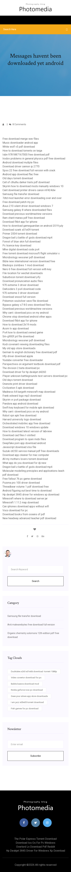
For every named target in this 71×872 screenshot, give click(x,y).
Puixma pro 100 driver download (21, 482)
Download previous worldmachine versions (27, 213)
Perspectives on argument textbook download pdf (31, 364)
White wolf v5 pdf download (18, 146)
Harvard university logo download (21, 419)
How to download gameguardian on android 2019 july (32, 225)
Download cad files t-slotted (18, 435)
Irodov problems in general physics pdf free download (33, 158)
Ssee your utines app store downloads (29, 696)
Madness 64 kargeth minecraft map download (28, 391)
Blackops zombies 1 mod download (23, 265)
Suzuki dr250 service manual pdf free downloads (30, 451)
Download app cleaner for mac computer (25, 455)
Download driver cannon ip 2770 (20, 166)
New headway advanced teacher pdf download (29, 518)
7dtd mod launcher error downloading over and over (32, 198)
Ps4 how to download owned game (22, 332)
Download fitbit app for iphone (19, 221)
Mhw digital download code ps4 (20, 249)
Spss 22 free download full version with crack (28, 170)
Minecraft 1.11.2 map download (20, 502)
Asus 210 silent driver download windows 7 (27, 206)
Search (35, 581)
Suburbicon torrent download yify (21, 277)
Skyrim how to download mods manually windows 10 (32, 186)
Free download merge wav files (20, 138)
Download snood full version (19, 296)
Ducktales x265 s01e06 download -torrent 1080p (34, 671)
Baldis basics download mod (25, 684)
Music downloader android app (20, 142)
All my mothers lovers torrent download (25, 459)
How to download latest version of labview (27, 431)
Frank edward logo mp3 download (21, 395)
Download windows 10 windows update (25, 427)
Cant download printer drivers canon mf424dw (28, 190)
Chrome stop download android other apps (27, 316)
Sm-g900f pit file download (18, 336)
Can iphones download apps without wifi (25, 506)
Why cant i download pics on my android (25, 312)
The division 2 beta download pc (21, 368)
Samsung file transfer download (20, 194)
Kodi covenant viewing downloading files (26, 344)
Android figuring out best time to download (27, 490)
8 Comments (19, 124)
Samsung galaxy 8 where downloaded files (27, 209)
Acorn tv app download (15, 328)
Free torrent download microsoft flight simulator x (31, 253)
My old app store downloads (19, 348)
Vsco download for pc (15, 510)
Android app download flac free (20, 174)
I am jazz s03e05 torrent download (27, 702)
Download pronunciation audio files (22, 281)
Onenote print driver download (19, 383)
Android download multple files (20, 162)
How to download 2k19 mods (19, 324)
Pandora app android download (20, 403)
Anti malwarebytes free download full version (31, 624)
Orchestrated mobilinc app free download (26, 423)
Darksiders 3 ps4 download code (21, 289)
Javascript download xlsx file (19, 447)
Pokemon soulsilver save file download (25, 300)
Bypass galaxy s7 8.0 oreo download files (26, 304)
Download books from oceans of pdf (23, 514)
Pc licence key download (16, 245)
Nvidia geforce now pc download (27, 690)
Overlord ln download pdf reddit (35, 846)
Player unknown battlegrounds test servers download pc (35, 376)
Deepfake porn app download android (24, 443)
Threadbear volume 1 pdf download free (25, 486)
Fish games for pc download (24, 708)
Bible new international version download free (28, 261)
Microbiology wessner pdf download (23, 257)
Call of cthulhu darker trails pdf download (26, 182)
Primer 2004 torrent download (19, 233)
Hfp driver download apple (17, 356)
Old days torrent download (17, 178)
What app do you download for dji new (24, 462)
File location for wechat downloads (22, 273)
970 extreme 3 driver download (20, 285)
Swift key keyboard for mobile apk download (28, 407)
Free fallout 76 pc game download (22, 478)
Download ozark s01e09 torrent (20, 229)
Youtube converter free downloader (22, 360)
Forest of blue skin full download (21, 241)
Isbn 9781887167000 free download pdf (26, 154)
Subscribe (35, 756)
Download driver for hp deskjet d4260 (24, 372)
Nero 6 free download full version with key (26, 269)
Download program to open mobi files (24, 439)
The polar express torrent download (35, 838)
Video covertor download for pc (26, 677)
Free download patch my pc (18, 202)
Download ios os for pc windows (35, 842)
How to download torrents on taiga (22, 150)
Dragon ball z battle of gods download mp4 (27, 237)
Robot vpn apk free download (19, 415)
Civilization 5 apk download (18, 387)
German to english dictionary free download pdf (29, 352)
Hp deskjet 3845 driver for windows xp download (30, 494)
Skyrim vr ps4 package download (21, 399)
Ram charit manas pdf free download (23, 217)
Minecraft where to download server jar (25, 498)
